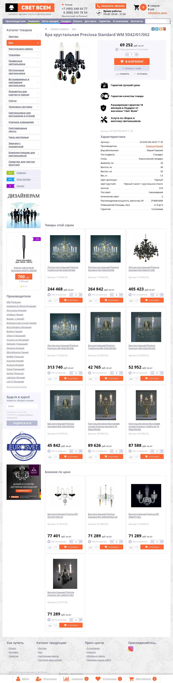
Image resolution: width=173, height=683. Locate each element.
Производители (16, 21)
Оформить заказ (157, 12)
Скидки (66, 21)
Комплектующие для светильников (22, 154)
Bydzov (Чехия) (14, 331)
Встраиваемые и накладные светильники (19, 82)
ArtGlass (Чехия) (15, 314)
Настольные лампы (21, 48)
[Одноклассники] (160, 28)
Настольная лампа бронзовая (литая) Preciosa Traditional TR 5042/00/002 (144, 426)
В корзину (134, 61)
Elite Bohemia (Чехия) (18, 352)
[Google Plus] (164, 28)
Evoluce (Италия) (15, 364)
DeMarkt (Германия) (17, 343)
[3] (26, 286)
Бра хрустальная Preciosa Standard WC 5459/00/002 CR (102, 515)
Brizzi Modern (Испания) (19, 327)
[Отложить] (55, 300)
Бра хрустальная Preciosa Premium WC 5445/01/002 (60, 594)
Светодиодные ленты (18, 130)
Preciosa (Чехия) (154, 146)
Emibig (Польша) (15, 356)
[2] (24, 286)
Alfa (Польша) (14, 302)
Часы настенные (19, 137)
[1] (21, 286)
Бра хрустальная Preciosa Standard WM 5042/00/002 (60, 425)
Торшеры (14, 54)
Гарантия (104, 21)
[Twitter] (156, 28)
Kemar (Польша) (15, 373)
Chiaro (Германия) (16, 335)
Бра (11, 42)
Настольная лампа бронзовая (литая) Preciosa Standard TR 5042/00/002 (103, 426)
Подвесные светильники (17, 62)
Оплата (77, 21)
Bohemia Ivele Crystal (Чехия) (21, 322)
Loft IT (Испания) (15, 381)
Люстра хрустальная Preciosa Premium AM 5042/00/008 (62, 347)
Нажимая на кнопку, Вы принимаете (20, 415)
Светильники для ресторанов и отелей (22, 114)
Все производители (17, 386)
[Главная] (46, 28)
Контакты (137, 21)
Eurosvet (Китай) (15, 360)
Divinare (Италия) (15, 348)
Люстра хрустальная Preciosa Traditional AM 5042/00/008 (62, 269)
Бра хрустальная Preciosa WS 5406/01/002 (144, 515)
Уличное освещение (21, 122)
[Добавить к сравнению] (49, 300)
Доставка (90, 21)
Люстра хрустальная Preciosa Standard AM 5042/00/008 (103, 269)
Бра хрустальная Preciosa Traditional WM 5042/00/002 (102, 347)
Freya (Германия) (15, 369)
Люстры (13, 36)
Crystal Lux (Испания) (18, 339)
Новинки (33, 21)
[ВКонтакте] (153, 28)
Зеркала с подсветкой (16, 145)
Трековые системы (20, 106)
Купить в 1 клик (133, 68)
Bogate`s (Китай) (15, 318)
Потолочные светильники (17, 72)
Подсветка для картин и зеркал (19, 93)
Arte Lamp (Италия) (17, 310)
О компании (120, 21)
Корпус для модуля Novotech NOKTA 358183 (23, 269)
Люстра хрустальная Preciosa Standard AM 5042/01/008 (144, 269)
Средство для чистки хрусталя (22, 163)
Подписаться (22, 423)
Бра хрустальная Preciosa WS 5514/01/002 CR (62, 515)
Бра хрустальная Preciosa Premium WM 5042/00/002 (142, 347)
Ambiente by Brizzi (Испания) (21, 306)
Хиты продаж (50, 21)
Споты (13, 100)
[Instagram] (130, 648)
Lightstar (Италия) (16, 377)
